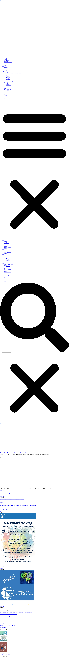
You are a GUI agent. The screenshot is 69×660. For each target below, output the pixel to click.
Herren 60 (7, 78)
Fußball (5, 280)
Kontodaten (5, 63)
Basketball (5, 279)
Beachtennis (7, 92)
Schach (5, 98)
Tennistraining (6, 72)
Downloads (5, 65)
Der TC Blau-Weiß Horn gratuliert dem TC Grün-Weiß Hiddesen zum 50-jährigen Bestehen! (18, 505)
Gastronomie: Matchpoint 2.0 (8, 69)
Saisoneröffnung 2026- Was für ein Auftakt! (8, 486)
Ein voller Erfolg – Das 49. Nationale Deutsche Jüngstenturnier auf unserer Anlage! (16, 452)
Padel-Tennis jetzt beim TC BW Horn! (7, 602)
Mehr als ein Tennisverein (7, 86)
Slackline (5, 96)
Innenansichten (6, 70)
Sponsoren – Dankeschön (7, 64)
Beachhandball (8, 274)
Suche (1, 352)
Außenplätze (6, 67)
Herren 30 (7, 76)
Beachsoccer (7, 90)
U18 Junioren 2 (8, 84)
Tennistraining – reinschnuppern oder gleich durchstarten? (12, 73)
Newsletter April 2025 (4, 627)
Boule (5, 93)
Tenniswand (5, 251)
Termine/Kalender (6, 60)
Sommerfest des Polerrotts (5, 509)
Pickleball (5, 88)
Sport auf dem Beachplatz (7, 89)
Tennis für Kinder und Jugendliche (9, 81)
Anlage (3, 66)
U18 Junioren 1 (8, 83)
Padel (4, 87)
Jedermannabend (6, 256)
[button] (34, 169)
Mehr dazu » (2, 490)
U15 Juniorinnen (8, 85)
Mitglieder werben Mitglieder (8, 62)
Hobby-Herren (8, 77)
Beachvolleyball (8, 91)
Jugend (3, 80)
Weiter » (4, 608)
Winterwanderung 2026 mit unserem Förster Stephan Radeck (12, 499)
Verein (3, 57)
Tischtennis (5, 95)
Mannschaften (6, 82)
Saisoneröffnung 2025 (4, 566)
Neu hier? (5, 58)
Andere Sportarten (4, 268)
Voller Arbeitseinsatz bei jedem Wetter (7, 493)
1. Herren (7, 75)
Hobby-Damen (8, 79)
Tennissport (3, 71)
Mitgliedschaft (6, 61)
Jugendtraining (6, 262)
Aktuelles (5, 59)
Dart (4, 94)
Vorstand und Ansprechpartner (8, 245)
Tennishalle (5, 68)
